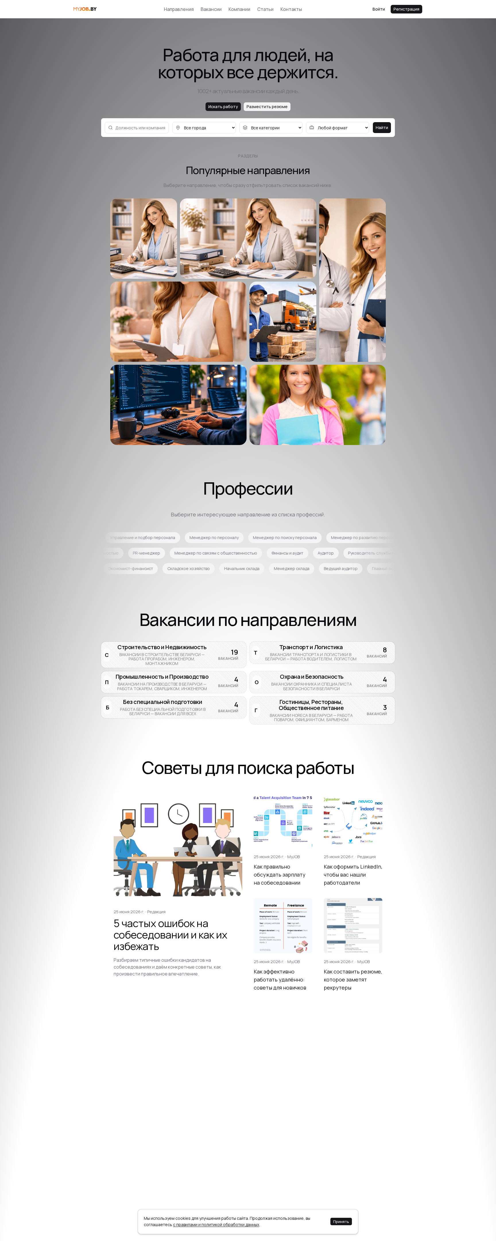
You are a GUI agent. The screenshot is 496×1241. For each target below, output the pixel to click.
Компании (239, 9)
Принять (341, 1221)
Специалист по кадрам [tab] (163, 553)
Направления (179, 9)
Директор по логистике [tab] (375, 537)
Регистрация (406, 9)
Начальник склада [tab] (363, 568)
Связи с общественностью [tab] (226, 553)
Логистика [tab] (327, 537)
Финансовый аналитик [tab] (101, 568)
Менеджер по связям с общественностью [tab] (350, 553)
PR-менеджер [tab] (280, 553)
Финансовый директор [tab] (158, 568)
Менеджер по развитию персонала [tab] (235, 537)
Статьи (265, 9)
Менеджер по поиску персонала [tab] (154, 537)
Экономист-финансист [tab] (252, 568)
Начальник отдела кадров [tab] (101, 553)
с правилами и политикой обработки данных (216, 1224)
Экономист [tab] (205, 568)
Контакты (291, 9)
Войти (379, 9)
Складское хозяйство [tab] (310, 568)
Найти (382, 127)
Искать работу (223, 106)
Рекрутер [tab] (293, 537)
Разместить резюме (267, 106)
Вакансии (211, 9)
